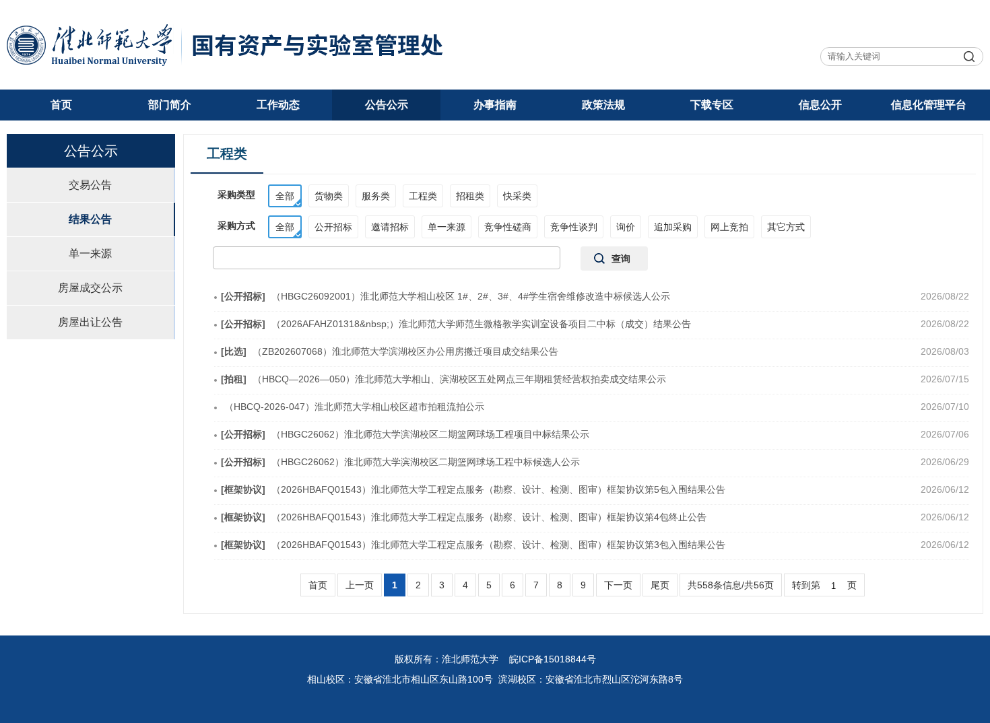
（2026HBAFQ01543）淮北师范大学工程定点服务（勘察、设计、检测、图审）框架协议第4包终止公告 (463, 517)
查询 (621, 258)
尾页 (660, 585)
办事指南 (495, 104)
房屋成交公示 (90, 288)
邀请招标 (390, 226)
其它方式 (786, 226)
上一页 (359, 585)
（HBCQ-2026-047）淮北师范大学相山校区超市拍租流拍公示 (354, 406)
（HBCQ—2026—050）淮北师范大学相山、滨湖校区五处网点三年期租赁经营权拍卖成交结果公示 (443, 379)
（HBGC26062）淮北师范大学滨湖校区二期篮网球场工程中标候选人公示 (400, 461)
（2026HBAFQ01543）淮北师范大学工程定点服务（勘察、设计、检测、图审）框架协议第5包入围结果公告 (473, 489)
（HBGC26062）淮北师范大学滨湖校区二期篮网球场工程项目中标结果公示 (405, 434)
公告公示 (386, 104)
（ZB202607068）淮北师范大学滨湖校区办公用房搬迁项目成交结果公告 (389, 351)
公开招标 (333, 226)
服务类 (376, 196)
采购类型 (236, 194)
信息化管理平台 (928, 104)
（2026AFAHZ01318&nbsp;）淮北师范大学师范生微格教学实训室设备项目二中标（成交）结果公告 (456, 323)
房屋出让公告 (90, 322)
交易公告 (90, 185)
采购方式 (236, 225)
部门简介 (169, 104)
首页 (61, 104)
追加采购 (673, 226)
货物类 (329, 196)
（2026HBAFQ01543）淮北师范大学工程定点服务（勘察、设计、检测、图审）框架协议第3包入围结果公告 (473, 544)
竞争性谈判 (573, 226)
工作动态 (278, 104)
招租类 (470, 196)
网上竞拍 (729, 226)
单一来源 (90, 253)
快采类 (517, 196)
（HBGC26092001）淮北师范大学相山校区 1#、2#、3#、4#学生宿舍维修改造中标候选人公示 (445, 296)
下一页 (618, 585)
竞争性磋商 (507, 226)
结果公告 (90, 219)
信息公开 (820, 104)
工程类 (423, 196)
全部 (284, 196)
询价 (625, 226)
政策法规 (603, 104)
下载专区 (711, 104)
